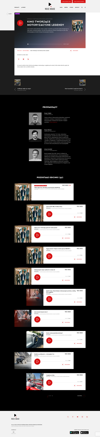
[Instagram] (82, 416)
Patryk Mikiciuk (42, 18)
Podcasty (16, 7)
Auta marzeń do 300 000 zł (40, 312)
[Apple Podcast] (18, 59)
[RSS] (28, 59)
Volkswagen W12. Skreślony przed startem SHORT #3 (47, 187)
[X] (68, 416)
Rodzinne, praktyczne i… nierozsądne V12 (44, 354)
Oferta (66, 7)
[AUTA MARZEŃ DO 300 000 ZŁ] (37, 319)
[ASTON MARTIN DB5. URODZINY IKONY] (49, 214)
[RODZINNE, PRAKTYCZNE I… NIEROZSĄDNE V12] (37, 362)
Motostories (26, 50)
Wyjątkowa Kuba (50, 375)
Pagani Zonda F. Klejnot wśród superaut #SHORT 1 (58, 248)
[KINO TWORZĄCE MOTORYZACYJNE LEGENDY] (20, 23)
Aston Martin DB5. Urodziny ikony (54, 206)
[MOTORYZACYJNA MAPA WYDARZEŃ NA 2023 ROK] (37, 277)
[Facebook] (72, 416)
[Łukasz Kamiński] (50, 156)
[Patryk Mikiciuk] (50, 136)
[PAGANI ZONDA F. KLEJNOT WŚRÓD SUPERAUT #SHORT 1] (49, 256)
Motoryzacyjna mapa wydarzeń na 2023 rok (44, 269)
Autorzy (23, 7)
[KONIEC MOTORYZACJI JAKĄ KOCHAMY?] (49, 340)
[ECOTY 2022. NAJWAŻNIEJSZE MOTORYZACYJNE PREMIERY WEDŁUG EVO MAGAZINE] (49, 299)
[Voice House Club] (66, 185)
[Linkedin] (87, 416)
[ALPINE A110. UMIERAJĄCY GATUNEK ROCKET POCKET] (37, 235)
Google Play (74, 432)
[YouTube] (77, 416)
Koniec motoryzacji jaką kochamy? (54, 333)
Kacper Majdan (36, 18)
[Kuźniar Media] (13, 432)
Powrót (10, 13)
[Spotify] (23, 59)
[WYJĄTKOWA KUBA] (49, 383)
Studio (71, 7)
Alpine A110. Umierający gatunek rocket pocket (45, 227)
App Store (84, 432)
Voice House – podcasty (50, 6)
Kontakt (77, 7)
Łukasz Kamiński (49, 18)
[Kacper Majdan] (50, 118)
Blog (61, 7)
